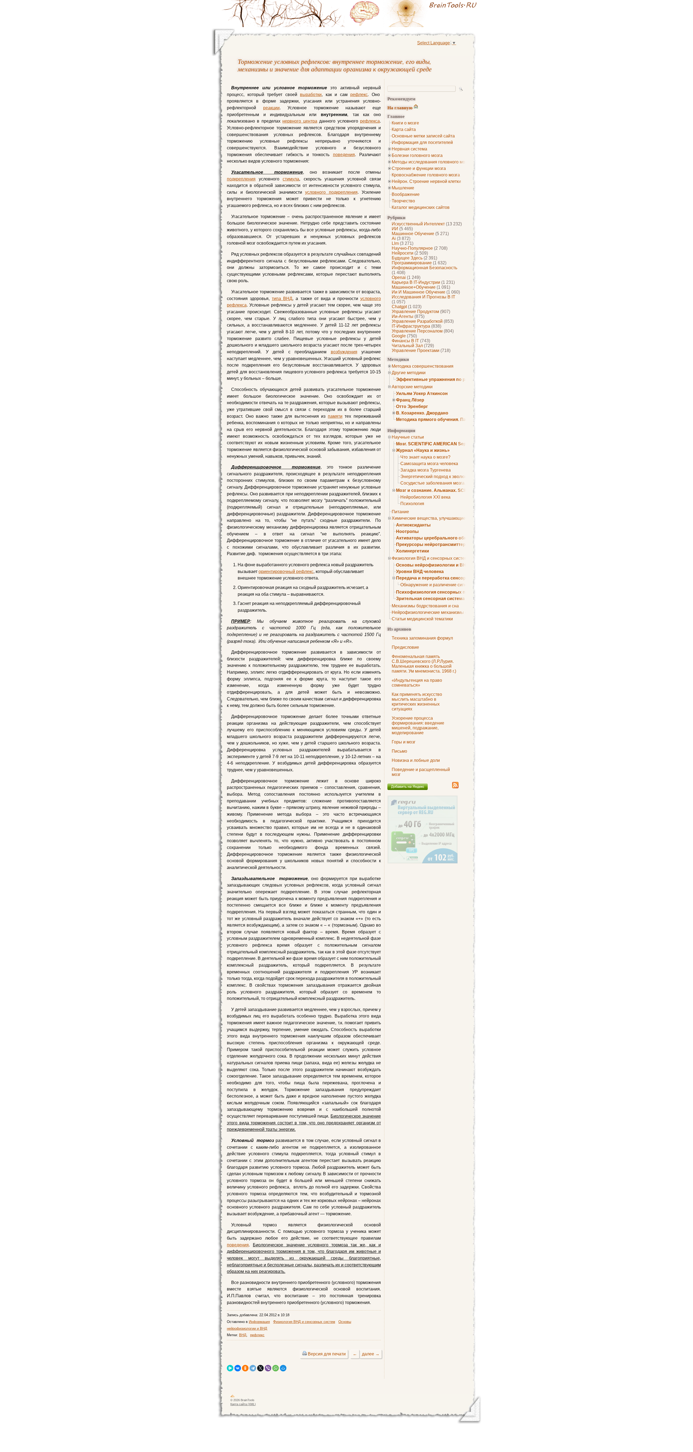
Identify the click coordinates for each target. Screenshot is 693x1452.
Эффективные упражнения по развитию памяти (448, 379)
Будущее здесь (407, 258)
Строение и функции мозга (419, 168)
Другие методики (409, 372)
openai (399, 277)
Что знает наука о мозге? (425, 457)
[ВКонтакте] (237, 1368)
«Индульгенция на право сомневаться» (417, 682)
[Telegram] (253, 1368)
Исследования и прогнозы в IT (423, 297)
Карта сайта (404, 129)
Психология (412, 503)
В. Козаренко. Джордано (422, 413)
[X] (260, 1368)
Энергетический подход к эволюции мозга (442, 476)
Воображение (406, 194)
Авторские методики (412, 386)
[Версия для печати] (304, 1354)
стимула (291, 179)
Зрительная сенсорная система (430, 598)
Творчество (403, 201)
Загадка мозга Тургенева (425, 470)
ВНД (242, 1335)
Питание (400, 511)
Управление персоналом (417, 331)
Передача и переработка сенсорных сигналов (446, 578)
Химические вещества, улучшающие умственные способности (455, 518)
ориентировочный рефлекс (286, 571)
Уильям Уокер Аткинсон (422, 393)
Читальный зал (407, 345)
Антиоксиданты (413, 525)
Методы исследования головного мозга (431, 162)
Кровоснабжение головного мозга (426, 175)
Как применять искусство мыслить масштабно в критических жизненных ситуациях (417, 701)
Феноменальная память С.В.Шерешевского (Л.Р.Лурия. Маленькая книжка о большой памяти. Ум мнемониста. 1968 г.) (424, 663)
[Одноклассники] (245, 1368)
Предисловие (405, 647)
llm (395, 243)
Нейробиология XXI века (425, 497)
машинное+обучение (414, 287)
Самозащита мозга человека (429, 463)
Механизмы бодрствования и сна (425, 606)
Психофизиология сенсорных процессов (441, 592)
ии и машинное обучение (418, 292)
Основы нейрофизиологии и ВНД (432, 565)
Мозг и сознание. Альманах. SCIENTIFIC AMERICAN (451, 490)
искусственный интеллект (418, 224)
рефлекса (370, 121)
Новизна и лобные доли (416, 760)
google (399, 336)
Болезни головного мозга (417, 155)
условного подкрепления (331, 192)
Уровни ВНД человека (420, 571)
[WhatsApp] (275, 1368)
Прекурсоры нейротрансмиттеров (433, 544)
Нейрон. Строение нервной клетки (426, 181)
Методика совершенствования (422, 366)
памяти (335, 416)
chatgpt (399, 306)
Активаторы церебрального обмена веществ (445, 538)
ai (394, 238)
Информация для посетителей (422, 142)
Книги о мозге (405, 123)
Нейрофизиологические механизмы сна (432, 612)
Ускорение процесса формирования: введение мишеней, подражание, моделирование (418, 725)
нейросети (402, 253)
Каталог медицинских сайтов (421, 207)
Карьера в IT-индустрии (416, 282)
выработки (311, 94)
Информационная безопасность (424, 267)
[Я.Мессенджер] (230, 1368)
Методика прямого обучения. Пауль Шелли (443, 419)
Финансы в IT (405, 340)
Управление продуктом (415, 311)
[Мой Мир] (283, 1368)
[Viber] (268, 1368)
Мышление (403, 188)
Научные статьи (408, 437)
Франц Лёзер (410, 400)
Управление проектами (415, 350)
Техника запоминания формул (422, 638)
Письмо (399, 751)
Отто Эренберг (412, 406)
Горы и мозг (404, 742)
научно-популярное (412, 248)
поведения (344, 154)
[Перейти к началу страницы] (232, 1397)
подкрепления (241, 179)
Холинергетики (412, 551)
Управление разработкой (417, 321)
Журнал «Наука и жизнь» (423, 450)
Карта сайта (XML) (243, 1404)
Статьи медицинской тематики (422, 619)
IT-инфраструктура (411, 326)
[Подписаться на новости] (455, 787)
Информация (259, 1322)
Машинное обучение (413, 233)
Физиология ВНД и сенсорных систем (430, 558)
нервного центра (299, 121)
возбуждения (344, 352)
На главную (400, 107)
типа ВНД (282, 298)
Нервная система (409, 149)
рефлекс (359, 94)
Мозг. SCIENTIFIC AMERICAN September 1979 (443, 444)
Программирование (412, 263)
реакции (271, 108)
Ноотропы (407, 531)
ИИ (395, 228)
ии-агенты (402, 316)
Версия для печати (327, 1354)
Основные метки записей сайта (423, 136)
